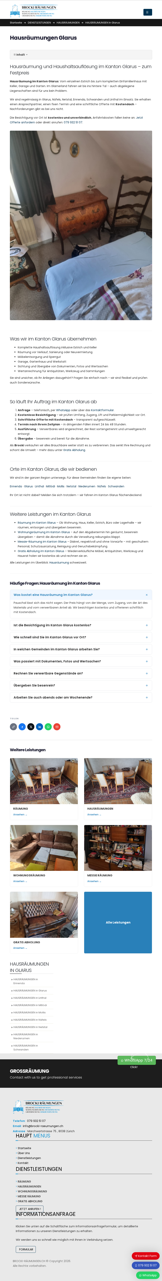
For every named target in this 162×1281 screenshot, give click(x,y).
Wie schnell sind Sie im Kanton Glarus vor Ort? (50, 637)
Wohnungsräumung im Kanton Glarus (44, 532)
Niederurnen (86, 486)
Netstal (71, 486)
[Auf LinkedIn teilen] (39, 726)
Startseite (24, 1148)
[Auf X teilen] (30, 726)
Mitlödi (50, 486)
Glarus (28, 486)
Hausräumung (59, 563)
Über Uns (24, 1153)
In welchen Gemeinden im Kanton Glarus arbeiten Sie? (57, 649)
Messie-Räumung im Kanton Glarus (42, 542)
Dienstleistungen (29, 1158)
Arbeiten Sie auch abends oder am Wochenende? (53, 697)
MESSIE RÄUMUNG (99, 875)
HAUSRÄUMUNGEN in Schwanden (25, 1047)
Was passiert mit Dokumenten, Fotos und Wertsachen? (57, 661)
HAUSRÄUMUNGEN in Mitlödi (30, 1005)
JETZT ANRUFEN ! (29, 1209)
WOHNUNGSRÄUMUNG (29, 875)
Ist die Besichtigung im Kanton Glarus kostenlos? (52, 625)
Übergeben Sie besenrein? (34, 685)
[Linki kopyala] (13, 726)
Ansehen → (20, 814)
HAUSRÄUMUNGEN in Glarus (30, 990)
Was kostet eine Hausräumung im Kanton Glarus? (53, 595)
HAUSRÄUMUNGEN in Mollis (29, 1012)
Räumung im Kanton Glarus (37, 523)
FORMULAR (25, 1249)
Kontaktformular (102, 410)
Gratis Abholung (74, 450)
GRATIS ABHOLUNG (26, 942)
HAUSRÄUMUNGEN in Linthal (29, 998)
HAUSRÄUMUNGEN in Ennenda (25, 981)
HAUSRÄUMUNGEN (100, 809)
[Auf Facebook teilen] (22, 726)
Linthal (39, 486)
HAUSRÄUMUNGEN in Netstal (30, 1027)
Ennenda (16, 486)
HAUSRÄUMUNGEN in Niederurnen (25, 1036)
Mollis (60, 486)
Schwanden (116, 486)
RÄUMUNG (20, 809)
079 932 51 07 (73, 122)
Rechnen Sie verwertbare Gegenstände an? (48, 673)
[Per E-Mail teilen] (56, 726)
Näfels (101, 486)
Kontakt (23, 1163)
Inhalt (20, 55)
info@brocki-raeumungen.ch (43, 1126)
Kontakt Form (147, 1256)
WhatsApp (63, 410)
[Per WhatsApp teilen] (48, 726)
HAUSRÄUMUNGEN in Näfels (30, 1019)
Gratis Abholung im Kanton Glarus (41, 551)
